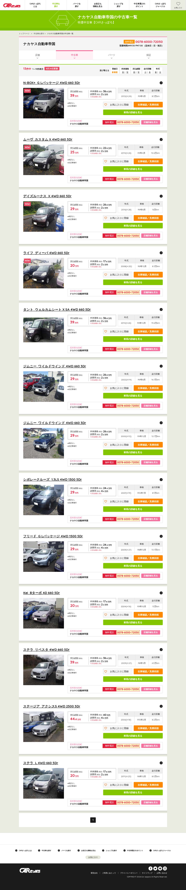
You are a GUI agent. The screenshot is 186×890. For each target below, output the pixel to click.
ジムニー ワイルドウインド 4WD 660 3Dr (54, 366)
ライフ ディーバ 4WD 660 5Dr (46, 253)
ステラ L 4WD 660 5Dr (40, 763)
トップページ (24, 33)
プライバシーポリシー (129, 873)
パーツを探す (77, 4)
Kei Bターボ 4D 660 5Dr (41, 593)
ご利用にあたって (109, 873)
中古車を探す (56, 4)
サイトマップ (147, 873)
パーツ (111, 54)
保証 (148, 54)
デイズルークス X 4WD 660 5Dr (47, 196)
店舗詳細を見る (151, 122)
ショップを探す (118, 4)
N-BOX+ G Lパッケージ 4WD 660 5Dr (51, 83)
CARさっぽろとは (35, 4)
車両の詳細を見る (133, 112)
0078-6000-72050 (149, 42)
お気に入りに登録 (119, 104)
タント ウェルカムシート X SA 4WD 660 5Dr (57, 309)
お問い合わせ (162, 873)
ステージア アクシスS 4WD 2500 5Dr (51, 706)
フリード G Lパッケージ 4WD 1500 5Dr (53, 536)
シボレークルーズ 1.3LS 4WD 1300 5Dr (52, 479)
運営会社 (94, 873)
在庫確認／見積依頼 (148, 104)
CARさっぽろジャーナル (160, 4)
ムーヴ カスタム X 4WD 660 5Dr (47, 139)
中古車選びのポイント (139, 4)
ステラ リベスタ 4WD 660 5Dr (46, 650)
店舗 (37, 54)
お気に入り (178, 8)
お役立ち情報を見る (97, 4)
